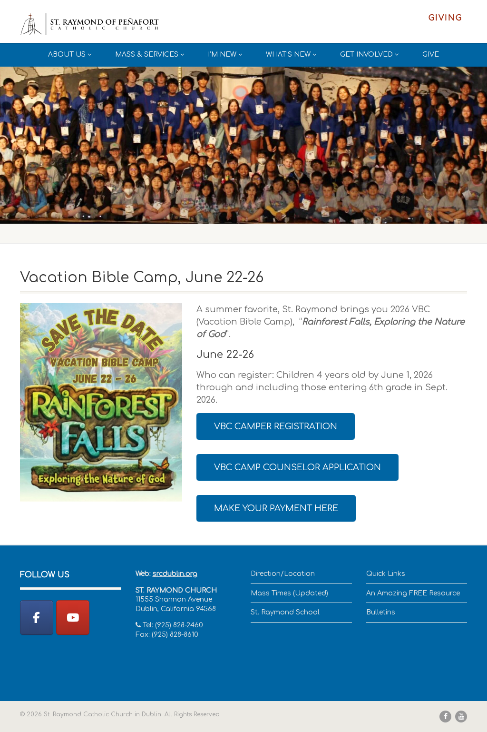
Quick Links (385, 573)
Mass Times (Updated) (289, 593)
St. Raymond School (285, 612)
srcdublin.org (175, 573)
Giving (445, 18)
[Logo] (89, 24)
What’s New (288, 54)
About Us (67, 54)
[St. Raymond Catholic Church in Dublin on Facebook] (36, 617)
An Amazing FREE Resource (413, 593)
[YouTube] (72, 617)
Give (430, 54)
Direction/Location (283, 573)
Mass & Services (146, 54)
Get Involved (366, 54)
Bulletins (380, 612)
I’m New (222, 54)
